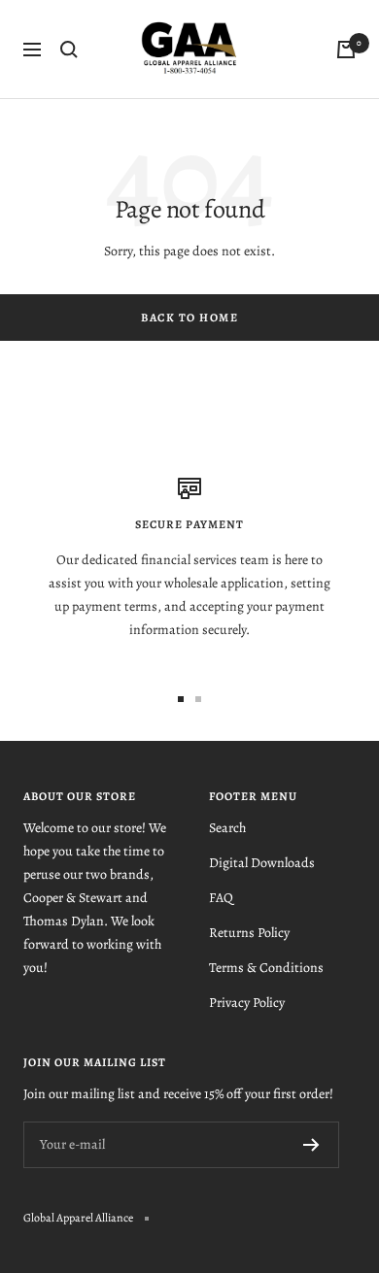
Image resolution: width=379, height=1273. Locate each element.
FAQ (221, 897)
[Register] (311, 1145)
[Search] (69, 49)
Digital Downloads (262, 863)
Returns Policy (249, 932)
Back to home (189, 317)
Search (227, 828)
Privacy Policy (247, 1002)
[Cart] (346, 49)
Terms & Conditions (266, 967)
